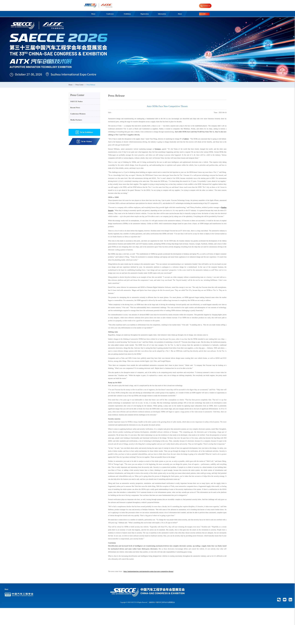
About (180, 14)
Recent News (75, 107)
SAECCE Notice (76, 101)
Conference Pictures (78, 114)
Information (162, 14)
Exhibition (127, 14)
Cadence (186, 139)
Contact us (206, 6)
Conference (110, 14)
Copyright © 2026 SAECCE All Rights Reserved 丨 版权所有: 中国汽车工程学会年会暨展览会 (147, 602)
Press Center (79, 85)
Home (93, 14)
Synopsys (158, 149)
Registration (145, 14)
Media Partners (76, 120)
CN (204, 14)
